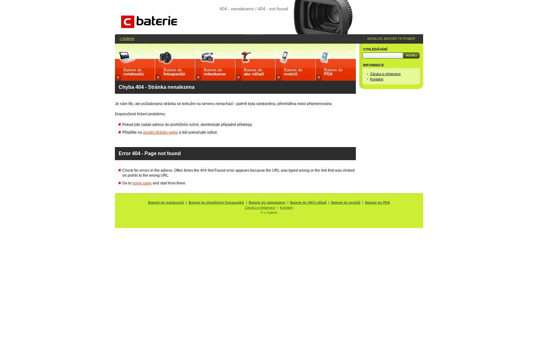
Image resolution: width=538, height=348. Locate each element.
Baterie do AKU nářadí (308, 202)
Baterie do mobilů (346, 202)
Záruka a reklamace (385, 74)
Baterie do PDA (377, 202)
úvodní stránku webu (160, 132)
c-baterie (127, 38)
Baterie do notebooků (166, 202)
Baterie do (133, 72)
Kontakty (377, 79)
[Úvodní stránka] (149, 26)
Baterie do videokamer (267, 202)
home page (142, 183)
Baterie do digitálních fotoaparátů (216, 202)
